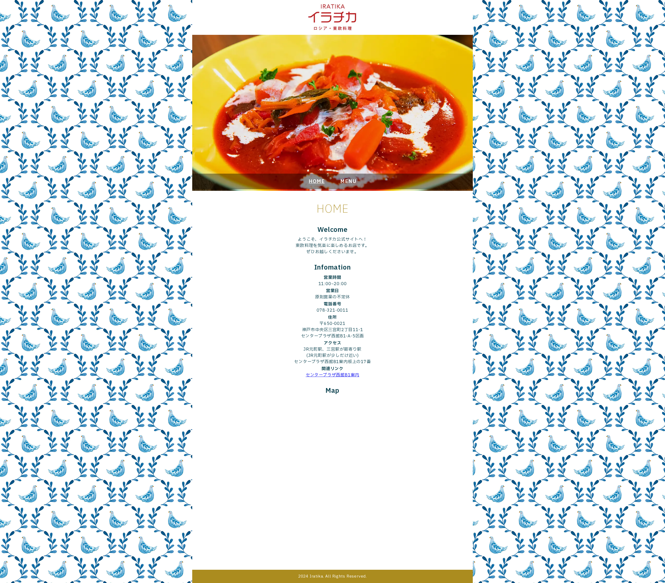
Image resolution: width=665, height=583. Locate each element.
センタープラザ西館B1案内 (332, 375)
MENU (348, 181)
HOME (316, 181)
